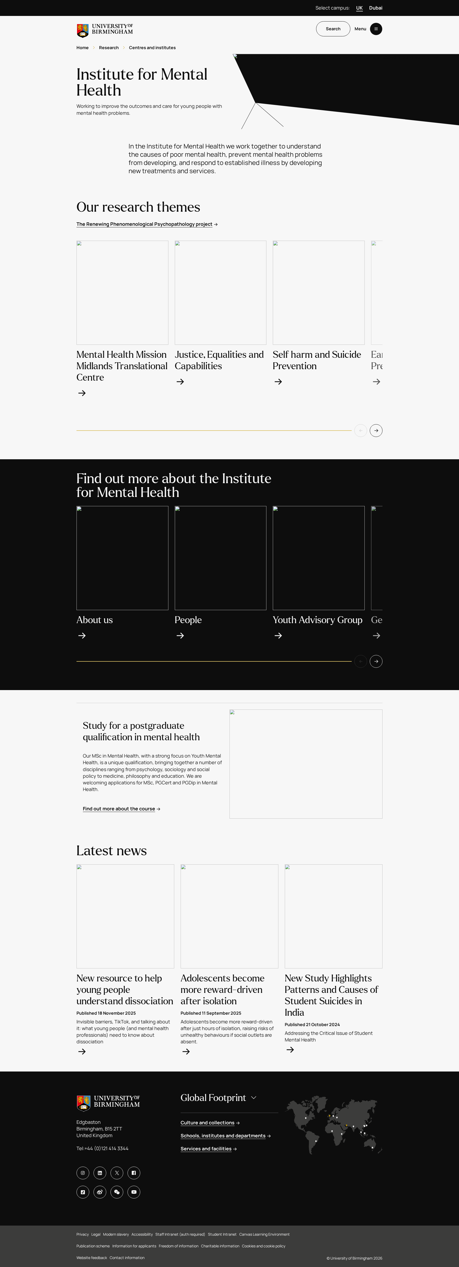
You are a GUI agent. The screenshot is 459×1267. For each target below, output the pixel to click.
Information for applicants (134, 1245)
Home (82, 47)
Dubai (375, 8)
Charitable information (220, 1245)
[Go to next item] (376, 430)
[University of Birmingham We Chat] (116, 1192)
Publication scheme (93, 1245)
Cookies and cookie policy (263, 1245)
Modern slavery (116, 1234)
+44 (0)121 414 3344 (106, 1148)
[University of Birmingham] (104, 29)
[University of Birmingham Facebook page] (134, 1173)
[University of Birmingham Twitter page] (116, 1173)
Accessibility (142, 1234)
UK (359, 8)
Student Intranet (222, 1234)
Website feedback (91, 1257)
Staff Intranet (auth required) (180, 1234)
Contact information (127, 1257)
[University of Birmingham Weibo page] (100, 1192)
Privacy (82, 1234)
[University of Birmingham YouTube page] (134, 1192)
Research (109, 47)
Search (333, 29)
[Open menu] (376, 29)
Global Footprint (213, 1098)
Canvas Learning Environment (264, 1234)
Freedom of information (178, 1245)
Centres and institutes (152, 47)
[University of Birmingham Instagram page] (82, 1173)
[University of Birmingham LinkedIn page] (100, 1173)
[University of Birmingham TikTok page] (82, 1192)
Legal (95, 1234)
